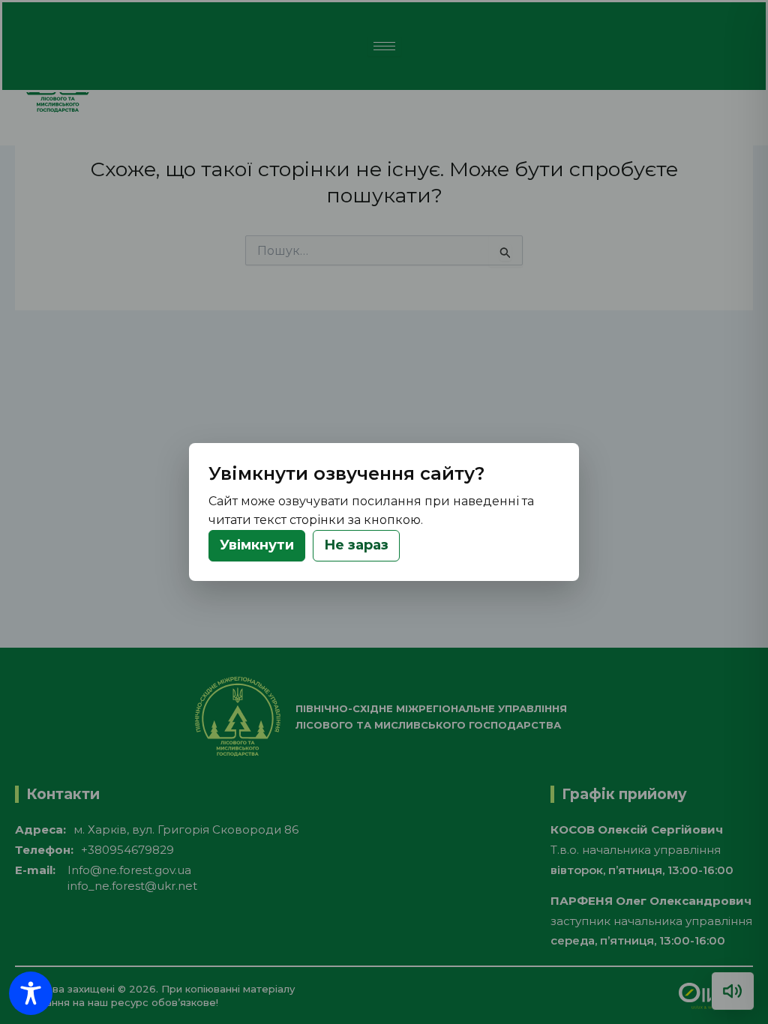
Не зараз (356, 545)
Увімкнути (257, 545)
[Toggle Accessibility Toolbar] (31, 993)
